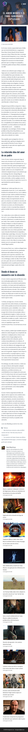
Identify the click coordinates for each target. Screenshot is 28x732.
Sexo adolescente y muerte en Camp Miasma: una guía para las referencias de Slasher (14, 568)
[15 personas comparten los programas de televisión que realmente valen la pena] (14, 713)
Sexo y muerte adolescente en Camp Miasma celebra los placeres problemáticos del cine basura (12, 618)
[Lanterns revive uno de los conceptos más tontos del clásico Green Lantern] (14, 663)
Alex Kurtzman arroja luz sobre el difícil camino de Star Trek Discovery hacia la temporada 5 (12, 432)
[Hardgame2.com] (4, 4)
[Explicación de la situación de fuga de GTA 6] (14, 512)
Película (6, 428)
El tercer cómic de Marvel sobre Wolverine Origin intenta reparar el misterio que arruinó (12, 693)
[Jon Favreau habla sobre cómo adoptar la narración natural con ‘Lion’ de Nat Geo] (14, 588)
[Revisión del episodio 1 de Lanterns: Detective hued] (14, 639)
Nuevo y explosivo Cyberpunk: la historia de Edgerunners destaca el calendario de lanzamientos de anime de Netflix (14, 491)
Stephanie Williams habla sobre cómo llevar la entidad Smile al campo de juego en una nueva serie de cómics (14, 541)
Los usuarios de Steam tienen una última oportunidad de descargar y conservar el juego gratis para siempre (13, 439)
